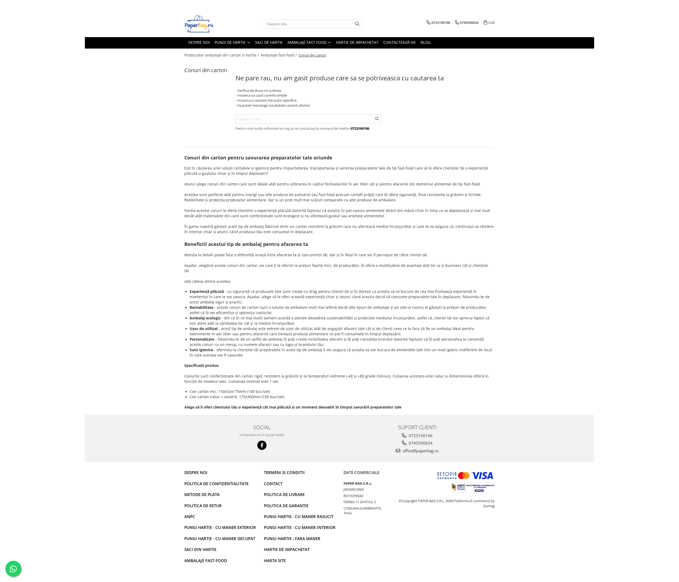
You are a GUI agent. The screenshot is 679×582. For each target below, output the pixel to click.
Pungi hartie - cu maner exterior (220, 527)
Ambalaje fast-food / (279, 55)
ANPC (189, 516)
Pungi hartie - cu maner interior (300, 527)
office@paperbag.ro (420, 450)
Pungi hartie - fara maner (292, 538)
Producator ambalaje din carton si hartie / (222, 55)
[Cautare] (357, 24)
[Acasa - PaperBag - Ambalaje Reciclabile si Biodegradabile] (210, 24)
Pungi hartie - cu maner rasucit (298, 516)
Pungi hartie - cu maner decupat (219, 538)
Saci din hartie (200, 549)
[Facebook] (262, 445)
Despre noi (195, 472)
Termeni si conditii (284, 472)
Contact (273, 483)
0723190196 (420, 435)
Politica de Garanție (286, 505)
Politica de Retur (203, 505)
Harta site (275, 560)
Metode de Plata (202, 494)
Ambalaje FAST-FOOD (205, 560)
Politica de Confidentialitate (216, 483)
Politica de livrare (284, 494)
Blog (425, 42)
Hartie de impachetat (287, 549)
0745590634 (420, 443)
